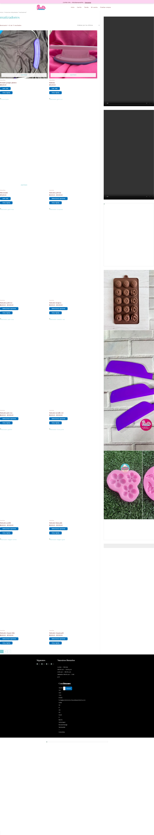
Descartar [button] (88, 2)
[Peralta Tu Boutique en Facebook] (42, 665)
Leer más (5, 88)
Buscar (69, 688)
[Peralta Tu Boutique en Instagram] (38, 665)
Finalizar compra (105, 7)
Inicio (72, 7)
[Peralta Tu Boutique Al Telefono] (52, 665)
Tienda (86, 7)
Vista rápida (6, 92)
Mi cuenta (94, 7)
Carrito (79, 7)
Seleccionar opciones (58, 198)
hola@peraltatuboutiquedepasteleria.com (72, 700)
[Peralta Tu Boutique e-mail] (47, 665)
